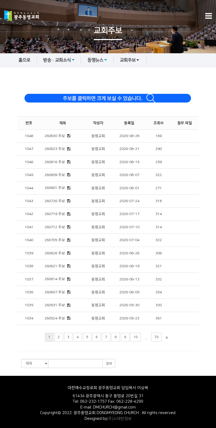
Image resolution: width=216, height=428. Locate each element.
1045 (29, 175)
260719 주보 (55, 214)
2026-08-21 (129, 149)
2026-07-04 (129, 240)
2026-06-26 (129, 253)
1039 (29, 253)
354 (158, 292)
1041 (29, 227)
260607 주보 (55, 292)
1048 (29, 136)
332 (158, 279)
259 (158, 162)
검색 (109, 363)
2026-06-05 (129, 292)
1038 (29, 266)
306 (158, 253)
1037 (29, 279)
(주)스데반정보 (119, 418)
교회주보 (128, 60)
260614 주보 (55, 279)
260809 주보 (55, 175)
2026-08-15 (129, 162)
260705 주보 (55, 240)
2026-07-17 (129, 214)
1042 (29, 214)
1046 (29, 162)
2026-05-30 (129, 305)
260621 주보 (55, 266)
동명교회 (98, 136)
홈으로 (24, 60)
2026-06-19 (129, 266)
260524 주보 (55, 318)
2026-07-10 (129, 227)
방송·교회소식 (57, 60)
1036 (29, 292)
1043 (29, 201)
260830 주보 (55, 136)
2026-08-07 (129, 175)
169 (158, 136)
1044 (29, 188)
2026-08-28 (129, 136)
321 (158, 266)
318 (158, 201)
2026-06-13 (129, 279)
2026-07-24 (129, 201)
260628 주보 (55, 253)
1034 (29, 318)
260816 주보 (55, 162)
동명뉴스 (95, 60)
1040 (29, 240)
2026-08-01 (129, 188)
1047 (29, 149)
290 (158, 149)
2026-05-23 (129, 318)
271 (158, 188)
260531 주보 (55, 305)
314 (158, 214)
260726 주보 (55, 201)
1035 (29, 305)
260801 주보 (55, 188)
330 (158, 305)
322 (158, 175)
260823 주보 (55, 149)
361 (158, 318)
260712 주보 (55, 227)
